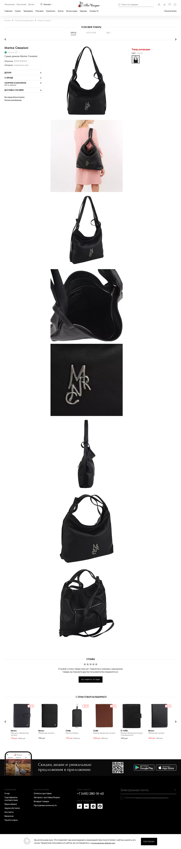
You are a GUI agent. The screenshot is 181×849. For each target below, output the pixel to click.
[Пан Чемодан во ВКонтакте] (86, 806)
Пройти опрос (11, 820)
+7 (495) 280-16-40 (90, 793)
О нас (7, 793)
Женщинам (9, 4)
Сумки (18, 11)
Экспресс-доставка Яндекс (47, 797)
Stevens (20, 733)
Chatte (72, 732)
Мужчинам (21, 4)
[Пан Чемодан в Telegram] (79, 806)
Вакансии (9, 816)
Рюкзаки (39, 11)
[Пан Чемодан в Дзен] (93, 806)
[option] (85, 82)
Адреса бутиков (12, 808)
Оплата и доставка (43, 793)
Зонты (61, 11)
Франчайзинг (10, 804)
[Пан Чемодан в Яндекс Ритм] (100, 806)
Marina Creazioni (44, 20)
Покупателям (170, 11)
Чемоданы (28, 11)
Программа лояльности (45, 805)
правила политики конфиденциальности (151, 797)
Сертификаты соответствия (11, 798)
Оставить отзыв (90, 679)
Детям (31, 4)
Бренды (83, 11)
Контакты (9, 812)
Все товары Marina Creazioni (14, 97)
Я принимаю (146, 797)
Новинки (8, 11)
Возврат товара (41, 801)
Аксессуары (71, 11)
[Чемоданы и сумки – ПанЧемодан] (89, 4)
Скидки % (94, 11)
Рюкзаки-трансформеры (24, 20)
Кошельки (50, 11)
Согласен (149, 841)
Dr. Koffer (132, 733)
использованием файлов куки (103, 843)
